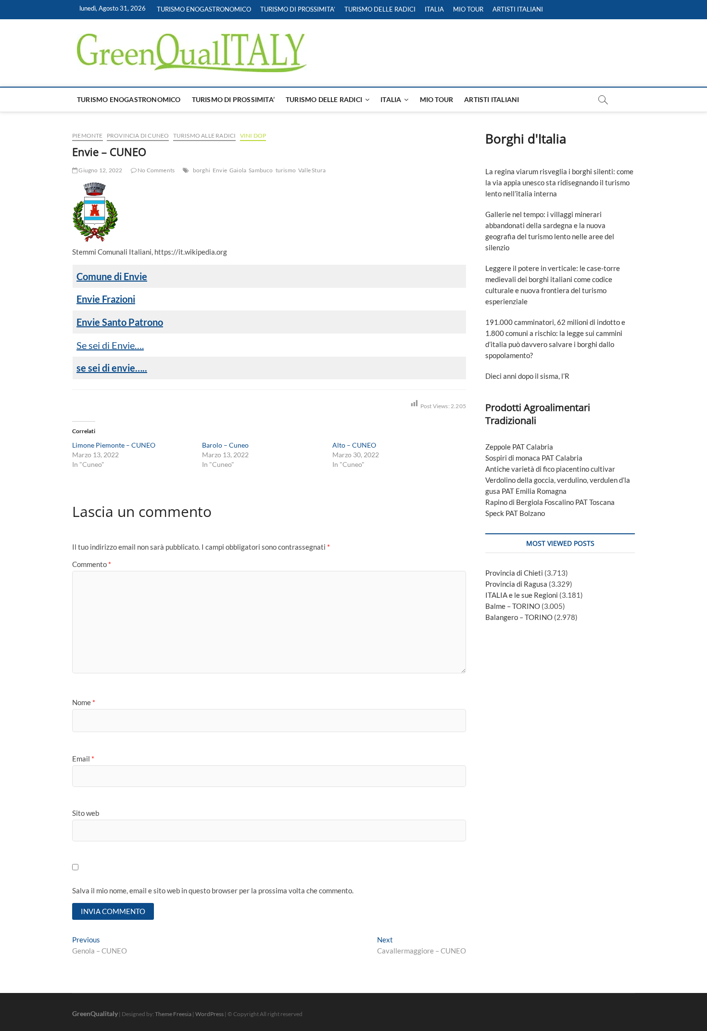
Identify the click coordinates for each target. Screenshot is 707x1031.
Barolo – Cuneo (225, 445)
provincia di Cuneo (138, 135)
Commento (91, 564)
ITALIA (434, 9)
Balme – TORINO (512, 606)
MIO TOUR (468, 9)
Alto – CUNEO (354, 445)
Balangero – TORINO (519, 617)
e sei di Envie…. (113, 345)
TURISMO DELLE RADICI (380, 9)
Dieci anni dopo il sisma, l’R (527, 376)
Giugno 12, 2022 (99, 170)
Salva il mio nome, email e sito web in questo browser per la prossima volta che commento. (213, 890)
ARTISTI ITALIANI (517, 9)
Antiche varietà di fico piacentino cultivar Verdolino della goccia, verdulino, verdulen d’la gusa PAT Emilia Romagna (557, 479)
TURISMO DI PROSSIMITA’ (297, 9)
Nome (83, 702)
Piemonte (87, 135)
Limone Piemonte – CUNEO (113, 445)
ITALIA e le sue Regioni (521, 595)
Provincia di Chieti (514, 572)
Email (83, 758)
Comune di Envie (111, 276)
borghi (201, 170)
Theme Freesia (173, 1014)
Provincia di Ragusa (516, 584)
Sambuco (261, 170)
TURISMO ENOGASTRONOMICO (204, 9)
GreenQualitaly (95, 1013)
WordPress (209, 1014)
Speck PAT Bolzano (515, 513)
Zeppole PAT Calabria (519, 446)
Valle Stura (312, 170)
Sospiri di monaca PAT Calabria (533, 457)
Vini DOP (253, 135)
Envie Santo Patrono (119, 322)
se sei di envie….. (111, 368)
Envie (220, 170)
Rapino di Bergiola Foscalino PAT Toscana (550, 502)
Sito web (85, 813)
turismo (286, 170)
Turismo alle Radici (204, 135)
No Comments (156, 170)
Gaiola (237, 170)
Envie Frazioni (105, 299)
